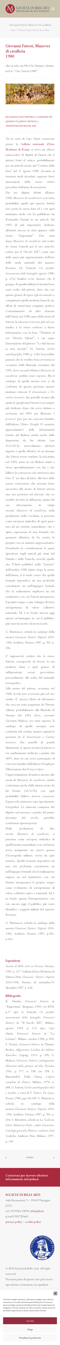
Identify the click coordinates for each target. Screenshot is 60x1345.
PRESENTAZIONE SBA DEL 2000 (21, 126)
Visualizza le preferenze (30, 1337)
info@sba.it (31, 1179)
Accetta (30, 1320)
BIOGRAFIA (11, 117)
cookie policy (33, 1222)
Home (13, 30)
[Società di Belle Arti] (27, 8)
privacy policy (14, 1222)
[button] (55, 1293)
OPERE (30, 1157)
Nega (30, 1329)
